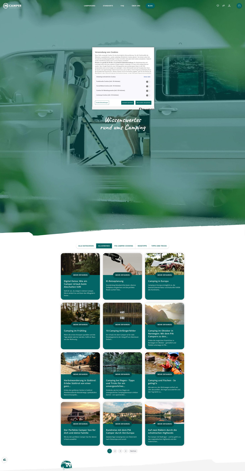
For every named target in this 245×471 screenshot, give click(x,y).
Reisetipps (142, 246)
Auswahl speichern (127, 102)
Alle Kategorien (86, 246)
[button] (5, 461)
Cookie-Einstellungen (102, 102)
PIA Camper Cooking (123, 246)
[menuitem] (90, 5)
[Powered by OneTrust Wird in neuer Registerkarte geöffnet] (146, 108)
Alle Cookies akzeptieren (143, 102)
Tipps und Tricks (159, 246)
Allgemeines (104, 246)
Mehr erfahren (80, 275)
